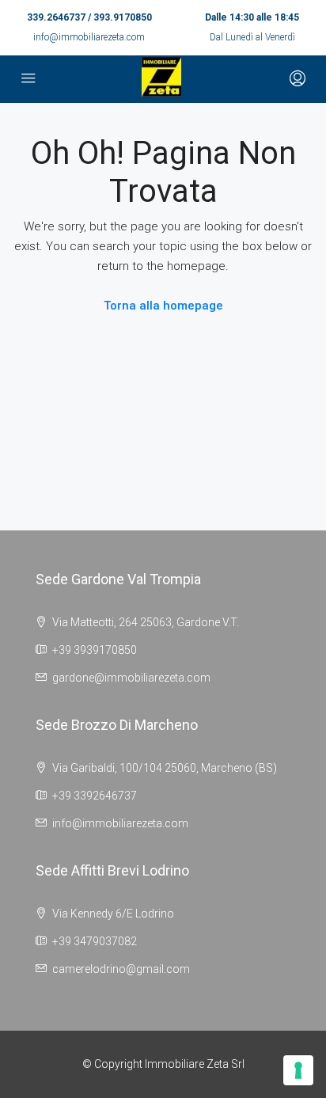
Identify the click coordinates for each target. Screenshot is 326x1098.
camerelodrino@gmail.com (121, 969)
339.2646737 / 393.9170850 (89, 17)
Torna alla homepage (163, 305)
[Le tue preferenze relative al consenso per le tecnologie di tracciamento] (298, 1070)
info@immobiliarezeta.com (89, 37)
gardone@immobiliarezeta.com (131, 677)
